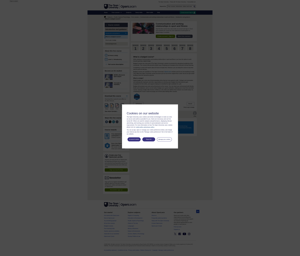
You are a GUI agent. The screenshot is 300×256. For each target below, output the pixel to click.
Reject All (148, 139)
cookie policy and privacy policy (145, 127)
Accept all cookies (134, 139)
